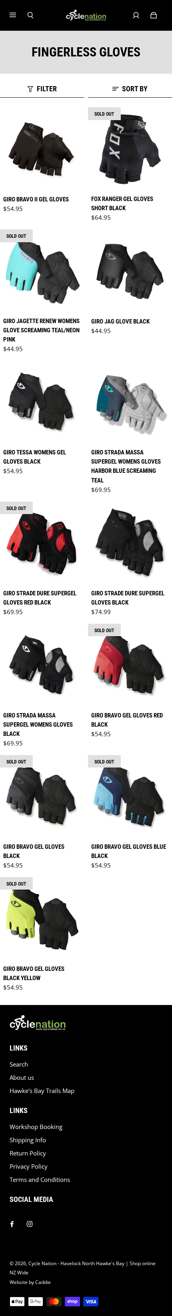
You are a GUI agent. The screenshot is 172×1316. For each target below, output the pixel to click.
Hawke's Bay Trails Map (42, 1091)
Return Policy (28, 1153)
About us (22, 1077)
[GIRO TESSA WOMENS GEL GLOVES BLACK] (42, 403)
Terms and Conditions (40, 1179)
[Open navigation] (18, 15)
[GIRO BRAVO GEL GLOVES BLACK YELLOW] (42, 919)
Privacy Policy (29, 1166)
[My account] (136, 15)
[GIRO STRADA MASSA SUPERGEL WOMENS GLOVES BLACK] (42, 666)
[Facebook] (12, 1222)
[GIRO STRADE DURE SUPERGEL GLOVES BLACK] (130, 544)
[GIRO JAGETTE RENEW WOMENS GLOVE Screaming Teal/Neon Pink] (42, 271)
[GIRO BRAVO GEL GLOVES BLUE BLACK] (130, 797)
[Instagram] (29, 1222)
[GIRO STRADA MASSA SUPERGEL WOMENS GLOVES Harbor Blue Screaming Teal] (130, 403)
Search (19, 1064)
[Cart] (153, 15)
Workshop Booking (36, 1127)
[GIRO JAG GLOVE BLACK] (130, 271)
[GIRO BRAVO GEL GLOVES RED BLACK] (130, 666)
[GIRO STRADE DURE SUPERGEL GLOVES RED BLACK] (42, 544)
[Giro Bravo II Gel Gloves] (42, 149)
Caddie (43, 1282)
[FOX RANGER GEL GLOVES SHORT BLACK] (130, 149)
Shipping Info (28, 1140)
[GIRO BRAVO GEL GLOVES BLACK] (42, 797)
